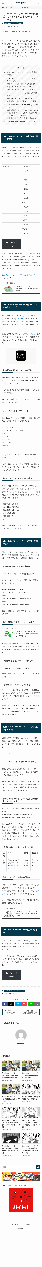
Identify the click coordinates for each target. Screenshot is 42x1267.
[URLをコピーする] (37, 1004)
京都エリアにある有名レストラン (21, 87)
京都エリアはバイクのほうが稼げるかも (24, 110)
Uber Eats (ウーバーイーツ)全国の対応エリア (18, 275)
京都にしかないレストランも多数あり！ (24, 89)
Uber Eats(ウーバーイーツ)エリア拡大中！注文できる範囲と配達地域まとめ (27, 288)
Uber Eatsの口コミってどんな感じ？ (22, 84)
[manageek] (21, 3)
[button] (5, 1004)
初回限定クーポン (29, 944)
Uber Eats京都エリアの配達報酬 (21, 98)
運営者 (28, 1224)
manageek (21, 1043)
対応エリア (19, 23)
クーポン (21, 319)
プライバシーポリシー (18, 1224)
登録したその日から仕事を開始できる (23, 118)
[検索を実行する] (38, 1167)
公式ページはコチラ (9, 753)
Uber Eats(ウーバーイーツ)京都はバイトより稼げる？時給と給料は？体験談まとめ (27, 634)
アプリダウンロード (11, 994)
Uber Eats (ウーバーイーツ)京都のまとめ (22, 121)
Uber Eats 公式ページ (11, 244)
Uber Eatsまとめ (9, 23)
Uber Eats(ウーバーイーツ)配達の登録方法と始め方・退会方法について (27, 913)
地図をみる (12, 868)
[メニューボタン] (3, 3)
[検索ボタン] (39, 3)
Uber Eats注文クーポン (24, 334)
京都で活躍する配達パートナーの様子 (23, 101)
